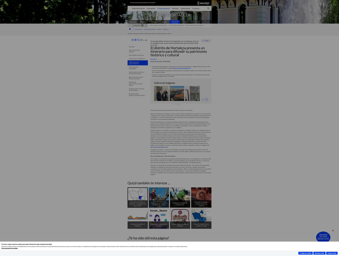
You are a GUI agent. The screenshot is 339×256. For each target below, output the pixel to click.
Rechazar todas (319, 253)
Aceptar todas (332, 253)
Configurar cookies (305, 253)
